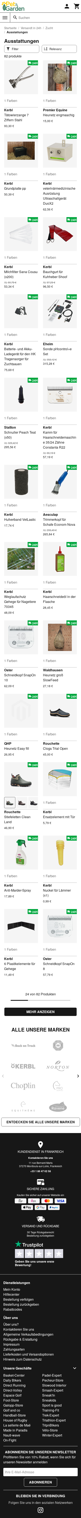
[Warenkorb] (77, 6)
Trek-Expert (50, 1415)
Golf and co (11, 1410)
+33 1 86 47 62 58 (40, 1171)
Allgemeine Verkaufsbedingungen (28, 1334)
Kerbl (8, 110)
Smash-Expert (52, 1390)
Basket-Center (14, 1375)
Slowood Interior (54, 1385)
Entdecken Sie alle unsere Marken (40, 1122)
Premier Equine (55, 110)
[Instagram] (40, 1511)
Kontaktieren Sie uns (40, 1157)
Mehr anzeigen (40, 1011)
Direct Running (14, 1385)
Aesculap (50, 514)
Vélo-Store (50, 1430)
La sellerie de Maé (17, 1425)
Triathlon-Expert (54, 1420)
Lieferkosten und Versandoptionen (28, 1354)
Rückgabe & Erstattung (20, 1339)
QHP (7, 743)
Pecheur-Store (52, 1380)
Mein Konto (11, 1289)
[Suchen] (15, 17)
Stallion (10, 427)
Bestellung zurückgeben (40, 1235)
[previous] (3, 1076)
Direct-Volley (12, 1390)
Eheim (48, 343)
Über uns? (11, 1324)
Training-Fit (50, 1410)
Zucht (49, 28)
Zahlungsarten (14, 1349)
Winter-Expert (52, 1435)
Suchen (24, 17)
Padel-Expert (51, 1375)
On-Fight (9, 1440)
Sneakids (49, 1400)
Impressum (11, 1344)
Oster (8, 670)
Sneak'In (48, 1395)
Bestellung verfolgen (18, 1299)
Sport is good (52, 1405)
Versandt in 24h (31, 28)
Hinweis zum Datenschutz (22, 1359)
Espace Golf (12, 1395)
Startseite (10, 28)
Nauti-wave (11, 1435)
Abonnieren (40, 1482)
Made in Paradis (15, 1430)
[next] (78, 1076)
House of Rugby (15, 1420)
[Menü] (5, 18)
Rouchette (51, 743)
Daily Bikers (12, 1380)
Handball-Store (14, 1415)
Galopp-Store (13, 1405)
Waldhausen (53, 670)
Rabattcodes (12, 1309)
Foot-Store (11, 1400)
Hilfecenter (11, 1294)
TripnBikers (50, 1425)
